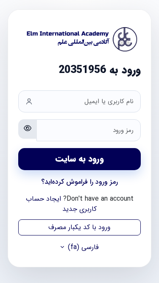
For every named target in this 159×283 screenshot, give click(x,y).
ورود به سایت (80, 158)
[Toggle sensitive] (27, 129)
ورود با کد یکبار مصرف (79, 227)
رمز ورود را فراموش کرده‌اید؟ (79, 182)
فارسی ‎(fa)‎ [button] (82, 247)
